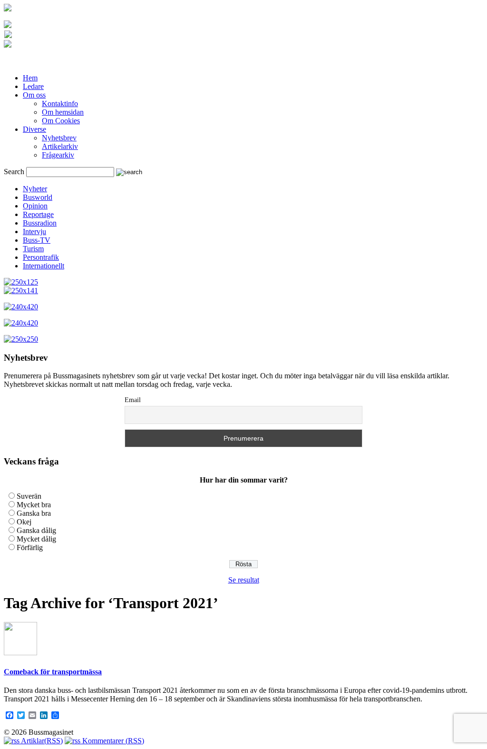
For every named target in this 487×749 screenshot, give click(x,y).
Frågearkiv (58, 155)
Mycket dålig (36, 539)
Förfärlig (30, 547)
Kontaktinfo (60, 103)
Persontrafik (41, 257)
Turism (33, 249)
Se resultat (243, 580)
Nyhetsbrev (59, 138)
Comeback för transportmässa (53, 672)
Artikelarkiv (60, 146)
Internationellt (43, 266)
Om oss (34, 95)
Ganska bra (34, 513)
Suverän (29, 496)
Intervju (34, 231)
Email (133, 400)
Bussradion (40, 223)
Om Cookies (61, 121)
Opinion (35, 206)
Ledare (33, 86)
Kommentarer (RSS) (112, 741)
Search (14, 172)
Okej (24, 522)
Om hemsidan (63, 112)
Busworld (37, 197)
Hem (30, 78)
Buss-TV (36, 240)
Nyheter (35, 189)
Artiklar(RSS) (41, 741)
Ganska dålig (36, 530)
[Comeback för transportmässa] (20, 653)
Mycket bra (34, 505)
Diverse (34, 129)
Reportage (38, 214)
